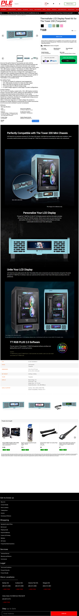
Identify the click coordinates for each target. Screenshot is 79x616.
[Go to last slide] (3, 35)
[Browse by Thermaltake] (68, 30)
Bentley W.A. (5, 583)
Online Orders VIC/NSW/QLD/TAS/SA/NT (13, 596)
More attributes (35, 121)
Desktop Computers (12, 9)
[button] (20, 58)
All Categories (3, 9)
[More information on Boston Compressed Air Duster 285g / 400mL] (11, 433)
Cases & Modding (37, 9)
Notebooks (19, 9)
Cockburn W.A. (19, 583)
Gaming (31, 9)
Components (25, 9)
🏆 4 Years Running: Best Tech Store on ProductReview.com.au (16, 13)
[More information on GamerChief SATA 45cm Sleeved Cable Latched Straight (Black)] (49, 433)
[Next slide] (37, 35)
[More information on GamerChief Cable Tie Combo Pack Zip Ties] (30, 433)
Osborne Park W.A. (33, 583)
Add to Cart (59, 36)
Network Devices (71, 9)
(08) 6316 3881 (47, 586)
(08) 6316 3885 (32, 586)
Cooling (44, 9)
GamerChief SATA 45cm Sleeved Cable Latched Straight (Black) (48, 443)
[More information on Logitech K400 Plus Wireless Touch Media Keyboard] (68, 433)
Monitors (48, 9)
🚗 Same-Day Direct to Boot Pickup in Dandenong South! (52, 13)
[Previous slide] (4, 437)
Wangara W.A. (46, 583)
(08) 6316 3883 (19, 586)
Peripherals (54, 9)
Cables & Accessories (62, 9)
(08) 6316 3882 (6, 586)
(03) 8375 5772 (6, 599)
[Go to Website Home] (7, 7)
